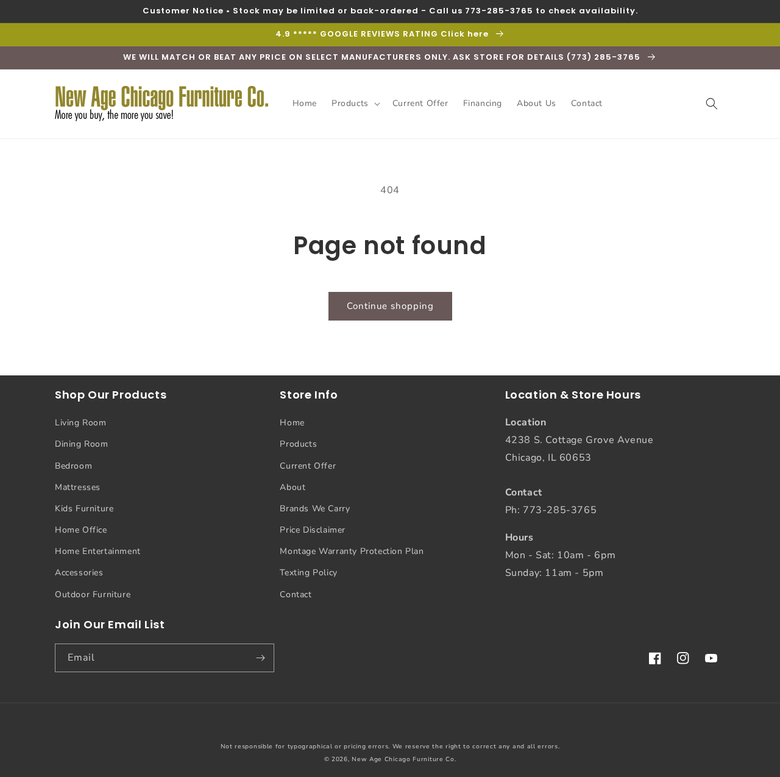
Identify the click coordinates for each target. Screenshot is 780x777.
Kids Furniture (84, 508)
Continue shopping (390, 306)
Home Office (81, 530)
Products (298, 444)
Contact (295, 594)
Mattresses (78, 487)
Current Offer (308, 466)
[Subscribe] (260, 658)
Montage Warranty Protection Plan (352, 551)
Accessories (79, 572)
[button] (354, 103)
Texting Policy (308, 572)
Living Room (81, 422)
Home (292, 422)
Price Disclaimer (313, 530)
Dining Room (81, 444)
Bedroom (73, 466)
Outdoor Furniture (92, 594)
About (292, 487)
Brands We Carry (315, 508)
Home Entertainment (98, 551)
